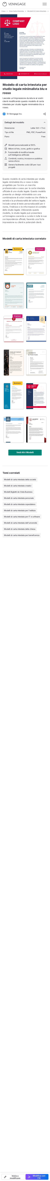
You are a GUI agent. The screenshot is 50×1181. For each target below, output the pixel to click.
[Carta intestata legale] (14, 262)
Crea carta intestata (16, 11)
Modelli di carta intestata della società (20, 479)
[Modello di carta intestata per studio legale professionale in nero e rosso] (36, 430)
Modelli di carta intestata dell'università (20, 523)
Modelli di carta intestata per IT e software (22, 517)
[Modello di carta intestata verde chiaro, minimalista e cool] (14, 295)
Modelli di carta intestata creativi (17, 486)
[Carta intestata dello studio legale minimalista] (36, 262)
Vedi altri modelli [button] (25, 452)
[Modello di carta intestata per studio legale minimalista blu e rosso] (36, 396)
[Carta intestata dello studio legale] (14, 430)
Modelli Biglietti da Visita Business (18, 492)
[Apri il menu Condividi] (44, 114)
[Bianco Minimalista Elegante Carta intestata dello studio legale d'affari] (36, 362)
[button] (13, 1177)
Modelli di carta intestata (36, 11)
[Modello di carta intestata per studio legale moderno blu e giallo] (36, 329)
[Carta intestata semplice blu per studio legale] (36, 295)
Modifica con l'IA (39, 1176)
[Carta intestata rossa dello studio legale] (14, 329)
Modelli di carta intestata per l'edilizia (20, 510)
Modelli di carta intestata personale (19, 498)
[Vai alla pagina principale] (14, 4)
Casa (3, 11)
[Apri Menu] (44, 4)
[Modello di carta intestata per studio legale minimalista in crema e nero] (14, 362)
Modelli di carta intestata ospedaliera (19, 504)
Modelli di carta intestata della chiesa (19, 529)
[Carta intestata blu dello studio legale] (14, 396)
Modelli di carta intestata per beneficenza (21, 535)
